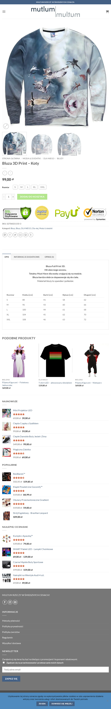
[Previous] (8, 77)
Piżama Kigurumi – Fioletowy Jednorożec (15, 383)
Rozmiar (5, 187)
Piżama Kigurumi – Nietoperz (88, 382)
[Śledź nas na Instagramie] (10, 602)
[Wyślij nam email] (15, 602)
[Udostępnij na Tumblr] (30, 234)
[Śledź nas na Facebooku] (4, 602)
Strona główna (11, 158)
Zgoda (42, 704)
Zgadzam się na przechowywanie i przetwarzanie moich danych (35, 662)
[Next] (103, 77)
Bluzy (60, 158)
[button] (4, 11)
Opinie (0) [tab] (49, 257)
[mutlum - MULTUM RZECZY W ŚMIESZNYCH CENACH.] (55, 11)
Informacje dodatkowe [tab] (26, 257)
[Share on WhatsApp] (4, 234)
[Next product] (4, 173)
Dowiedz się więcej (62, 704)
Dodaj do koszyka (32, 196)
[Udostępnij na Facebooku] (10, 234)
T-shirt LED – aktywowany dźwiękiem (55, 382)
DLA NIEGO (49, 158)
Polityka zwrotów (11, 632)
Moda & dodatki (32, 158)
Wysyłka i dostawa (11, 643)
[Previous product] (10, 173)
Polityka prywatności (12, 626)
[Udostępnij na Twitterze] (15, 234)
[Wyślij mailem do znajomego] (20, 234)
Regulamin (7, 637)
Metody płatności (11, 620)
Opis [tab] (6, 257)
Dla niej (35, 228)
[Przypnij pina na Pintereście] (25, 234)
